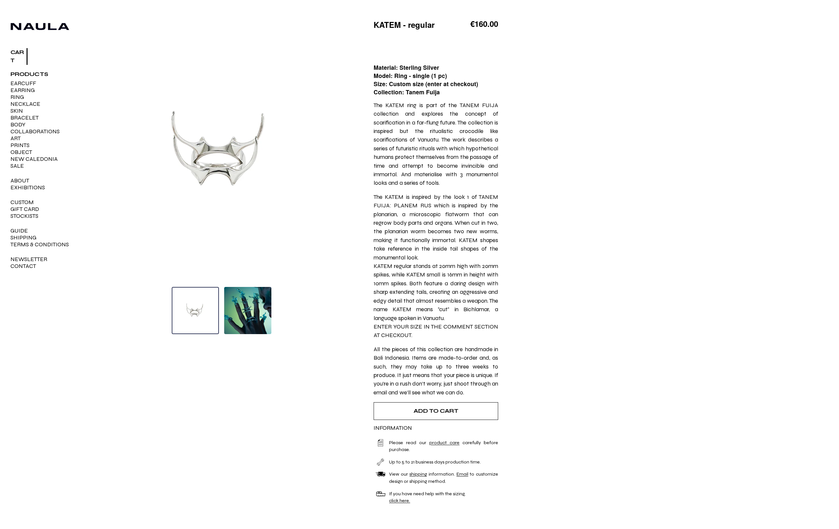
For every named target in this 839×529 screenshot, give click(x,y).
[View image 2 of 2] (247, 310)
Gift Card (24, 209)
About (19, 180)
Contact (23, 266)
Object (21, 152)
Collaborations (35, 131)
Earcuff (23, 83)
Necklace (25, 104)
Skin (16, 110)
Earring (22, 90)
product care (444, 442)
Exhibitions (27, 187)
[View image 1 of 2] (195, 310)
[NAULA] (39, 26)
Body (18, 124)
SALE (17, 165)
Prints (19, 145)
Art (15, 138)
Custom (22, 202)
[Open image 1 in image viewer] (221, 151)
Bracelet (24, 117)
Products (29, 74)
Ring (17, 97)
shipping (418, 474)
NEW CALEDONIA (34, 159)
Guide (19, 230)
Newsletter (28, 259)
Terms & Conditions (39, 244)
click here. (399, 500)
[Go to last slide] (100, 151)
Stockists (24, 216)
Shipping (23, 237)
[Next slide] (342, 151)
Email (462, 474)
